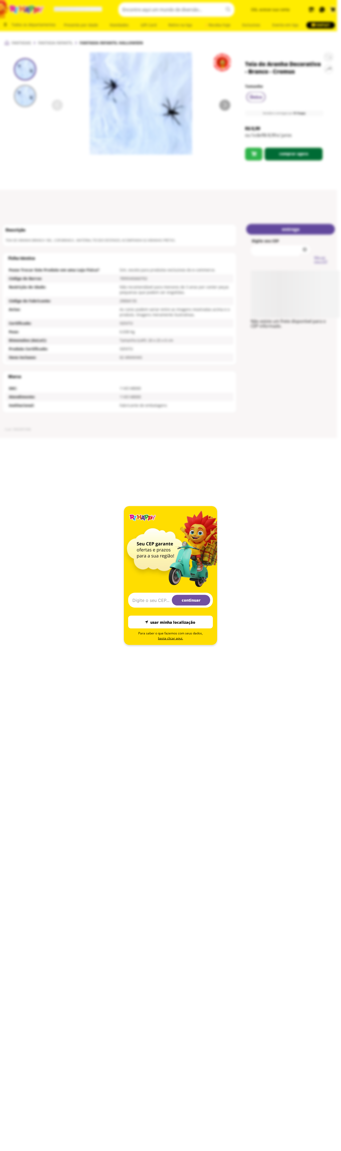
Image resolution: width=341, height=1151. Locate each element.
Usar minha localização (172, 622)
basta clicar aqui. (170, 638)
